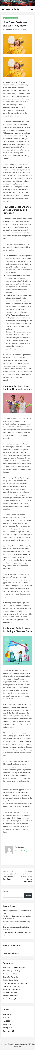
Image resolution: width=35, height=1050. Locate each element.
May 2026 (6, 1021)
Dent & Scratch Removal (11, 986)
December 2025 (8, 1031)
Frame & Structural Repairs (12, 989)
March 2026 (7, 1024)
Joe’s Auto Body (10, 9)
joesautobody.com (20, 1044)
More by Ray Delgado (22, 851)
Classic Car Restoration (11, 977)
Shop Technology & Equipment (13, 999)
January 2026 (7, 1028)
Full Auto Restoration (10, 993)
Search (5, 892)
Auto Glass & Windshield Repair (13, 968)
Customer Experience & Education (15, 983)
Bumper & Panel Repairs (11, 974)
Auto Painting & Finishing (10, 18)
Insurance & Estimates (10, 996)
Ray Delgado (8, 29)
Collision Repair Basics (10, 980)
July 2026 (6, 1018)
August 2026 (7, 1014)
